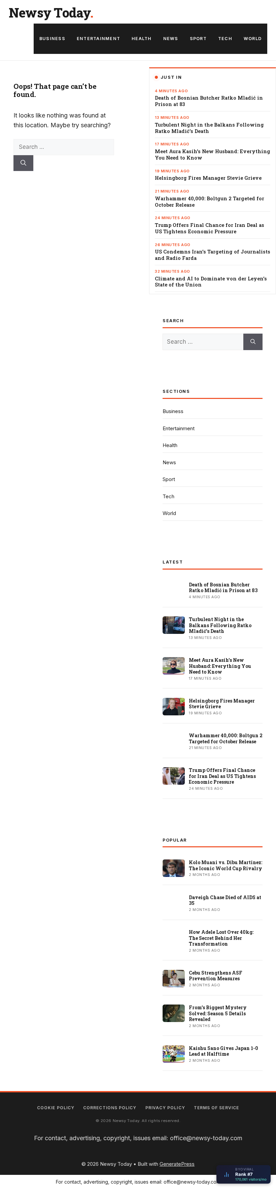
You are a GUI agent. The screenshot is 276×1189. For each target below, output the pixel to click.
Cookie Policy (55, 1107)
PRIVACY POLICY (165, 1107)
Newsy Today (49, 12)
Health (142, 38)
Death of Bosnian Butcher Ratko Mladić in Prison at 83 (209, 101)
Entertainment (98, 38)
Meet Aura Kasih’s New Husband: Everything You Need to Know (212, 154)
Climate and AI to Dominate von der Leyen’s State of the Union (211, 282)
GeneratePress (177, 1164)
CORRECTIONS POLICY (109, 1107)
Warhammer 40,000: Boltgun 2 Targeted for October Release (209, 202)
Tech (225, 38)
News (170, 38)
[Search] (23, 163)
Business (52, 38)
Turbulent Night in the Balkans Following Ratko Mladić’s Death (209, 128)
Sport (198, 38)
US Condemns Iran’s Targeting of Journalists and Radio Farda (212, 255)
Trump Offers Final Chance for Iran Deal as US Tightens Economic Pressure (209, 228)
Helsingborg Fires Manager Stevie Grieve (208, 178)
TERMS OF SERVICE (216, 1107)
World (253, 38)
